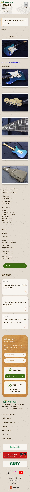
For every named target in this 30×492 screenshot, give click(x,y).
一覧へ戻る (8, 266)
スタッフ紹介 (6, 439)
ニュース (5, 435)
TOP (3, 9)
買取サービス (6, 418)
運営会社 (14, 483)
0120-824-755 (17, 384)
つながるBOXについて (9, 414)
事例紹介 (5, 427)
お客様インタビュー (8, 422)
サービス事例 (6, 431)
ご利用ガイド (10, 355)
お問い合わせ (10, 361)
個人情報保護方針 (14, 480)
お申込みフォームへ (12, 376)
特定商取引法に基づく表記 (15, 478)
